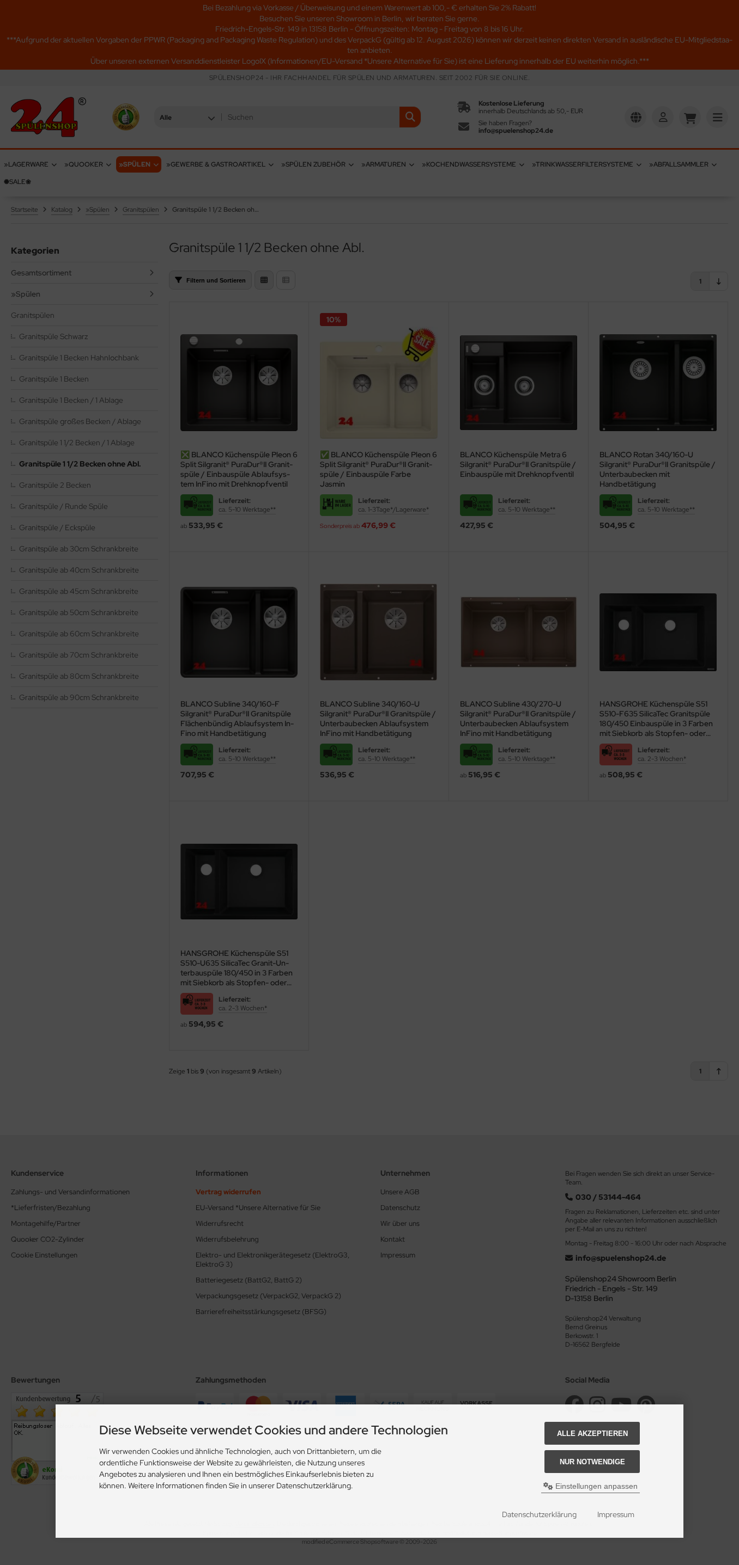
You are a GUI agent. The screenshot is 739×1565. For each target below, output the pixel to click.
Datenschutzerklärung (539, 1514)
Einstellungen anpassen (595, 1486)
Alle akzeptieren (592, 1433)
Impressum (615, 1514)
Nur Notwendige (592, 1462)
